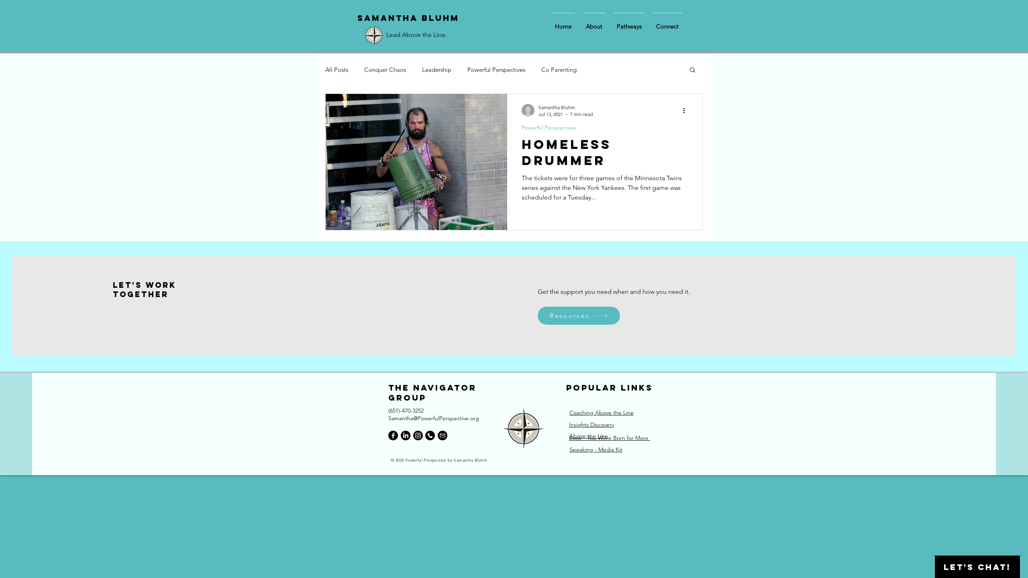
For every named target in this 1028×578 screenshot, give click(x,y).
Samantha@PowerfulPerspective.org (433, 418)
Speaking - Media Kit (595, 449)
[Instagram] (418, 435)
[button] (692, 70)
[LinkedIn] (405, 435)
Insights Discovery (591, 424)
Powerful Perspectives (496, 69)
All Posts (336, 69)
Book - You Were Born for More (609, 438)
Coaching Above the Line (601, 412)
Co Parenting (559, 69)
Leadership (436, 69)
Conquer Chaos (385, 69)
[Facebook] (393, 435)
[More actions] (686, 110)
